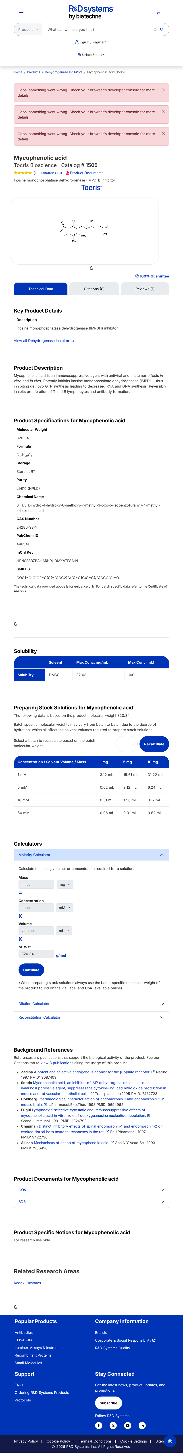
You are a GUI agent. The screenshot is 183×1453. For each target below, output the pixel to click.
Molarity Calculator (34, 855)
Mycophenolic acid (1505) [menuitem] (106, 72)
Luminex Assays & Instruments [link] (40, 1347)
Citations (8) (51, 173)
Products (33, 72)
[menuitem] (18, 72)
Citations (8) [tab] (94, 289)
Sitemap (162, 1441)
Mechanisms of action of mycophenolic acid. (72, 1142)
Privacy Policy (26, 1441)
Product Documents (86, 173)
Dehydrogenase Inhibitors (63, 72)
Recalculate (154, 744)
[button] (170, 1441)
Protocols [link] (23, 1400)
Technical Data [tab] (40, 289)
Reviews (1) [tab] (145, 289)
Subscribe (108, 1403)
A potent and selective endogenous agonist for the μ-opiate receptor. (92, 1072)
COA (22, 1190)
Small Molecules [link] (28, 1363)
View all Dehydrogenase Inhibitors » (44, 340)
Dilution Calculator (34, 1003)
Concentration (31, 900)
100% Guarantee (154, 276)
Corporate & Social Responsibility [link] (123, 1340)
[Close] (163, 90)
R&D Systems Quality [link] (112, 1348)
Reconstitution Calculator (39, 1017)
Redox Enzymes (27, 1283)
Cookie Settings (133, 1441)
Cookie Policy (58, 1441)
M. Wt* (25, 947)
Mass (23, 877)
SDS (22, 1201)
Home (18, 72)
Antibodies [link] (24, 1332)
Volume (25, 923)
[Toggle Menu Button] (21, 12)
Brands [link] (101, 1332)
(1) (35, 173)
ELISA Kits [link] (23, 1340)
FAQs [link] (19, 1385)
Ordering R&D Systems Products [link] (42, 1392)
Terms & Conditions (95, 1441)
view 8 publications (57, 1063)
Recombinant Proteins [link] (33, 1355)
